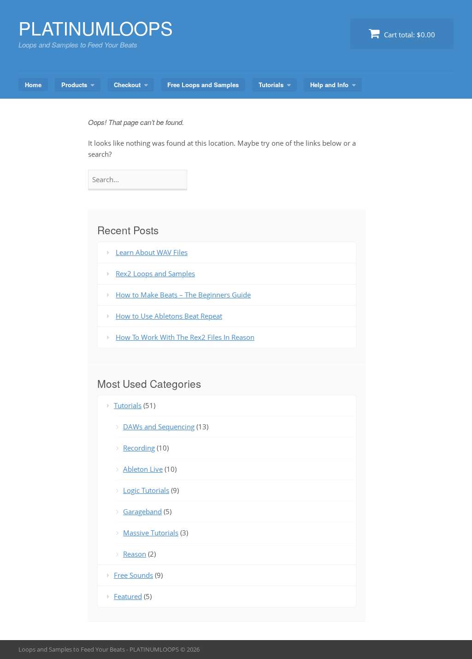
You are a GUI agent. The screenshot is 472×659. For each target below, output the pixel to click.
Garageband (142, 511)
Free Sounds (133, 575)
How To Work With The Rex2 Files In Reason (185, 337)
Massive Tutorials (150, 532)
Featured (128, 596)
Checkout (127, 84)
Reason (134, 553)
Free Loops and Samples (203, 84)
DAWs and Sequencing (159, 426)
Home (33, 84)
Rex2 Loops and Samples (155, 273)
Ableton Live (143, 469)
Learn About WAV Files (152, 252)
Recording (139, 447)
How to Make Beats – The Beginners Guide (183, 294)
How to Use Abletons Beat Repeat (169, 316)
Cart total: (408, 34)
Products (74, 84)
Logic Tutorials (146, 490)
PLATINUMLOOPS (95, 27)
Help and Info (329, 84)
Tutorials (271, 84)
